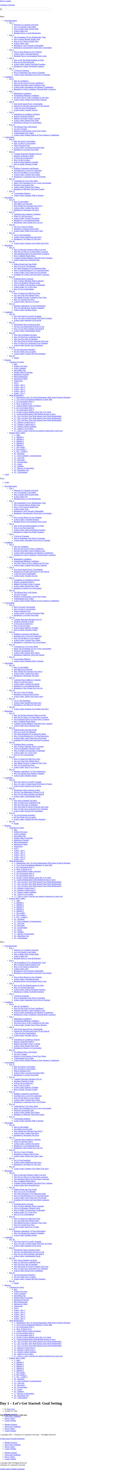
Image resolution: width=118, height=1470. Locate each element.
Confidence (9, 77)
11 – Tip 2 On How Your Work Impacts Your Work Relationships (37, 418)
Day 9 (11, 112)
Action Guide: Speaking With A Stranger (29, 195)
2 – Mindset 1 (19, 437)
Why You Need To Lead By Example (27, 316)
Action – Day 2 (19, 387)
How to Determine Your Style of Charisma (29, 73)
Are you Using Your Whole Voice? (26, 295)
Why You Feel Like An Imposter (26, 339)
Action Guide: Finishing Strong (25, 310)
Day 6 (11, 79)
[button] (59, 17)
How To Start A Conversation (24, 143)
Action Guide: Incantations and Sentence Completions (33, 87)
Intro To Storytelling (21, 202)
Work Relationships (16, 395)
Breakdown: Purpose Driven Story (26, 229)
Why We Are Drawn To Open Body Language (31, 252)
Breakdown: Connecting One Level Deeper (30, 177)
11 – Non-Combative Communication (27, 456)
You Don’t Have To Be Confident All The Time (31, 98)
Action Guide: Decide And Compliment (28, 345)
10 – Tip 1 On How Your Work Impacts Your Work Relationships (37, 416)
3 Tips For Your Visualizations (25, 108)
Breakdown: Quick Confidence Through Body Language (35, 89)
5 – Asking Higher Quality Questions (27, 406)
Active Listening (20, 368)
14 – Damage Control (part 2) (24, 424)
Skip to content (5, 1)
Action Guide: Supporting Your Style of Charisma (32, 75)
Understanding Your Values (24, 133)
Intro (15, 364)
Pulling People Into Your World (25, 264)
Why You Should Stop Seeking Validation (29, 308)
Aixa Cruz (10, 1409)
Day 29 (12, 347)
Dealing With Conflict (17, 433)
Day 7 (11, 91)
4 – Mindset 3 (19, 441)
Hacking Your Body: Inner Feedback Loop (29, 85)
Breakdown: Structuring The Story (26, 210)
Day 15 (12, 191)
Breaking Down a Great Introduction (27, 33)
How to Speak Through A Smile (25, 164)
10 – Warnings (19, 454)
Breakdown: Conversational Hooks (27, 220)
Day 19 (12, 233)
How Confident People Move (24, 256)
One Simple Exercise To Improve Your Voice (30, 297)
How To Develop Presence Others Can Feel (30, 250)
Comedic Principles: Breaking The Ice (28, 154)
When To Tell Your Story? (23, 216)
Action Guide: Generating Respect (26, 54)
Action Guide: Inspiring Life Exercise (27, 320)
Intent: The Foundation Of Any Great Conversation (32, 183)
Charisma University (7, 5)
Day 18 (12, 225)
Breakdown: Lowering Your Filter (26, 150)
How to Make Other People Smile (26, 29)
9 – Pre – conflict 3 (21, 451)
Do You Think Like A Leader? (25, 352)
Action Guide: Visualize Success (26, 110)
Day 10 (12, 125)
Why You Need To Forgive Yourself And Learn (31, 341)
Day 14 (12, 179)
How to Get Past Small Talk (24, 62)
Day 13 (12, 166)
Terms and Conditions (13, 1416)
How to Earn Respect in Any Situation (28, 52)
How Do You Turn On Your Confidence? (29, 83)
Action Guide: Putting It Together (26, 162)
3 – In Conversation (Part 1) (24, 402)
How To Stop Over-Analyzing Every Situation (31, 343)
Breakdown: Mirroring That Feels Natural (29, 189)
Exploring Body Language (23, 279)
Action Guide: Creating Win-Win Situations (30, 354)
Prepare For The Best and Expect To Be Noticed (31, 106)
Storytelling (9, 197)
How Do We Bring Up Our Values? (27, 172)
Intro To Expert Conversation (24, 141)
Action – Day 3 (19, 389)
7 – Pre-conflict (19, 447)
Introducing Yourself (21, 374)
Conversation (9, 137)
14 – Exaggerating (20, 462)
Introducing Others (21, 379)
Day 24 (12, 291)
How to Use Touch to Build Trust (26, 41)
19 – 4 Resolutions (20, 472)
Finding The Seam (20, 366)
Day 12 (12, 152)
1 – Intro (17, 435)
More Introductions (21, 377)
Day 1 (11, 23)
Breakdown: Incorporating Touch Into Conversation (33, 48)
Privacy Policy (10, 1418)
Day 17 (12, 212)
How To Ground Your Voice (24, 300)
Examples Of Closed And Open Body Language (31, 275)
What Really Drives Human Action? (27, 324)
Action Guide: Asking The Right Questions (29, 64)
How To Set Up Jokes (22, 160)
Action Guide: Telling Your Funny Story (28, 231)
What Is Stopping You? (22, 611)
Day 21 (12, 247)
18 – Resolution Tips (21, 470)
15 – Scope (18, 464)
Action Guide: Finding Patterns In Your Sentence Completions (36, 135)
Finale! (16, 358)
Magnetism (9, 245)
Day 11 (12, 139)
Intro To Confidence (21, 81)
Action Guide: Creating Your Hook (26, 218)
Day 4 (11, 58)
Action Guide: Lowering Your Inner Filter (29, 148)
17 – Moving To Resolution (24, 468)
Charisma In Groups (16, 362)
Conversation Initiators (22, 193)
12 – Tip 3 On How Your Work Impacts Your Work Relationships (37, 420)
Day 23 (12, 277)
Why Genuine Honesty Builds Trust (27, 39)
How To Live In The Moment (25, 266)
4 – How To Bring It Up (23, 404)
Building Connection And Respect (26, 168)
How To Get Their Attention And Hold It (29, 329)
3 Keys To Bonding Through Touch (27, 283)
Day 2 (11, 35)
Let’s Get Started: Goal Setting (25, 27)
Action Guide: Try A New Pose (25, 287)
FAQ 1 (16, 383)
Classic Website (10, 1421)
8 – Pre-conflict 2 (20, 449)
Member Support (11, 1414)
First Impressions (11, 21)
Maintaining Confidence (22, 93)
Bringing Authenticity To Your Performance (30, 306)
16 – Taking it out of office (23, 429)
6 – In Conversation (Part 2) (24, 408)
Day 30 (12, 356)
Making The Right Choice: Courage (27, 118)
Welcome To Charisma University (26, 25)
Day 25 (12, 304)
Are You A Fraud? (20, 129)
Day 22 (12, 262)
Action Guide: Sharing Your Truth (26, 120)
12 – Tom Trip (19, 458)
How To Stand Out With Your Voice (27, 293)
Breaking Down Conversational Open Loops (30, 56)
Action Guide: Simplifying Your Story (27, 237)
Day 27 (12, 322)
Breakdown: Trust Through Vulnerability (29, 45)
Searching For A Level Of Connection (28, 170)
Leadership (9, 312)
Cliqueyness (18, 381)
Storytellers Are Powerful (23, 204)
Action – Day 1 (19, 385)
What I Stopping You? (22, 145)
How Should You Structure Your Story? (28, 206)
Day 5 (11, 68)
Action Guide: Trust (21, 43)
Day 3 (11, 50)
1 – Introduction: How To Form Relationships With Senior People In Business (42, 397)
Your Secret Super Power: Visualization (28, 104)
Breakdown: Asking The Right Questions (29, 66)
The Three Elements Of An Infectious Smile (30, 268)
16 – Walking (19, 466)
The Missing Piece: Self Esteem (25, 127)
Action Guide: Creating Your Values (27, 175)
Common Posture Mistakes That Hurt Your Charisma (33, 258)
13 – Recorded (19, 460)
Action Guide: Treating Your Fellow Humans (30, 100)
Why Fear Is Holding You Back (25, 335)
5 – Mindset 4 (19, 443)
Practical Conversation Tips (24, 185)
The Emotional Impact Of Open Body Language (31, 254)
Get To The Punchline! (22, 235)
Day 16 (12, 200)
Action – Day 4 (19, 391)
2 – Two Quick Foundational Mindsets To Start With (33, 399)
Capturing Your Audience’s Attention (27, 214)
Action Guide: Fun (21, 31)
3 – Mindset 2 (19, 439)
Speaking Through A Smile (24, 156)
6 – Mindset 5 (19, 445)
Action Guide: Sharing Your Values (27, 187)
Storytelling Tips (20, 370)
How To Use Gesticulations (24, 289)
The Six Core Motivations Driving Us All (29, 327)
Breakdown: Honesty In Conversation (27, 123)
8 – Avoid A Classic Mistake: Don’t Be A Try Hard (32, 412)
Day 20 (12, 241)
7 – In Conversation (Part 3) (24, 410)
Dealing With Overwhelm (23, 372)
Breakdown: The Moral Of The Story (27, 239)
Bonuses (8, 360)
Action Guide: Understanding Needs (27, 331)
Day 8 (11, 102)
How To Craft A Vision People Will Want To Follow (33, 318)
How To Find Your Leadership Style (27, 337)
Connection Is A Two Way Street (26, 181)
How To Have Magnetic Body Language (29, 281)
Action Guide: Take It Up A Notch (26, 302)
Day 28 (12, 333)
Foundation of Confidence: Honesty (27, 114)
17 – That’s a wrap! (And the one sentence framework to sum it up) (38, 431)
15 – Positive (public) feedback (25, 427)
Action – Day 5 (19, 393)
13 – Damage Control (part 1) (24, 422)
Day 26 (12, 314)
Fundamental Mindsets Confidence (26, 95)
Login (7, 474)
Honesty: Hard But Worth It (24, 116)
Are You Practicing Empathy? (24, 349)
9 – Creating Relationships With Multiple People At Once (35, 414)
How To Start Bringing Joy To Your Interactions (31, 270)
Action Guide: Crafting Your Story (26, 208)
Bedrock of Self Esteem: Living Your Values (30, 131)
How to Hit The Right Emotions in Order (29, 60)
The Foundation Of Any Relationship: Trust (30, 37)
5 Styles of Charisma (21, 70)
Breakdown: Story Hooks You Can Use (28, 222)
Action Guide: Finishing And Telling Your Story (31, 243)
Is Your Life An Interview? (23, 158)
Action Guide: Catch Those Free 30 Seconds (30, 272)
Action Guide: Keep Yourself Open (27, 260)
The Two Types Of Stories (23, 227)
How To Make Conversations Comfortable (29, 285)
